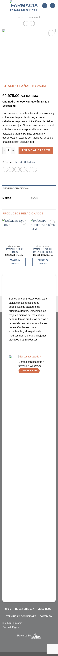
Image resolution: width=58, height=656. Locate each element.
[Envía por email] (22, 169)
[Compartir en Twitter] (17, 169)
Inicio (20, 17)
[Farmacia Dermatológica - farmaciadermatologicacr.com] (24, 5)
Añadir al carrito (36, 150)
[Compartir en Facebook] (11, 169)
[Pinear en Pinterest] (28, 169)
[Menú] (4, 5)
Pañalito (31, 162)
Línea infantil (33, 17)
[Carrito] (52, 5)
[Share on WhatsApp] (5, 169)
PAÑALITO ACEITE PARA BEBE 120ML (43, 250)
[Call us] (48, 627)
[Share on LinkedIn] (34, 169)
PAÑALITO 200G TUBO (15, 250)
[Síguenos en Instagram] (37, 627)
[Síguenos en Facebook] (32, 627)
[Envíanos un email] (42, 627)
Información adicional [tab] (16, 188)
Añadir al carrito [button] (15, 262)
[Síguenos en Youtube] (53, 627)
